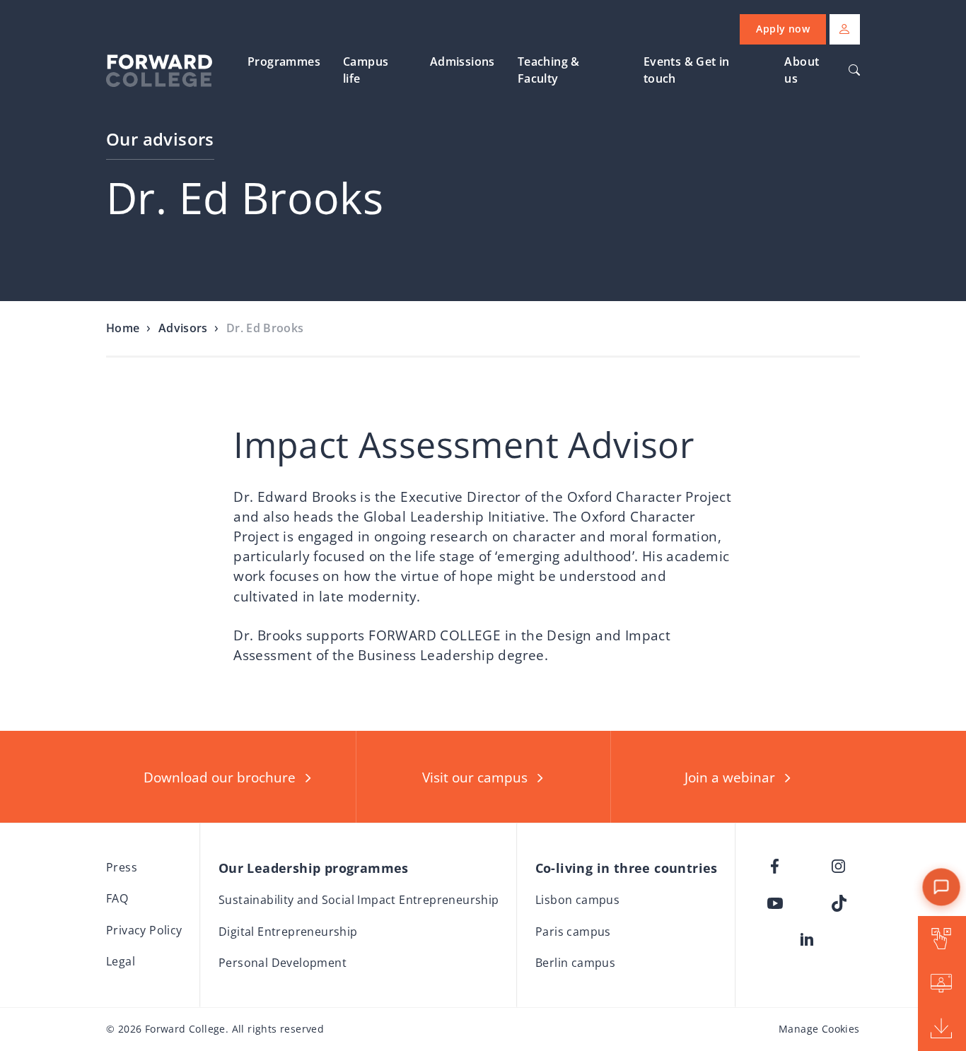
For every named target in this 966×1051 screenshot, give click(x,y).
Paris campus (573, 931)
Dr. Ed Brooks (264, 328)
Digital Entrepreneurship (288, 931)
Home (122, 328)
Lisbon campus (577, 900)
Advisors (183, 328)
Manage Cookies (819, 1028)
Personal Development (283, 962)
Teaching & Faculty (549, 70)
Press (121, 867)
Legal (120, 961)
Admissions (462, 61)
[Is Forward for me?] (942, 938)
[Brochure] (942, 1028)
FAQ (117, 898)
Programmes (284, 61)
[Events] (942, 983)
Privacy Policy (144, 930)
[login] (845, 29)
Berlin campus (575, 962)
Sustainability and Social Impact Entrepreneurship (359, 900)
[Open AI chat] (941, 886)
